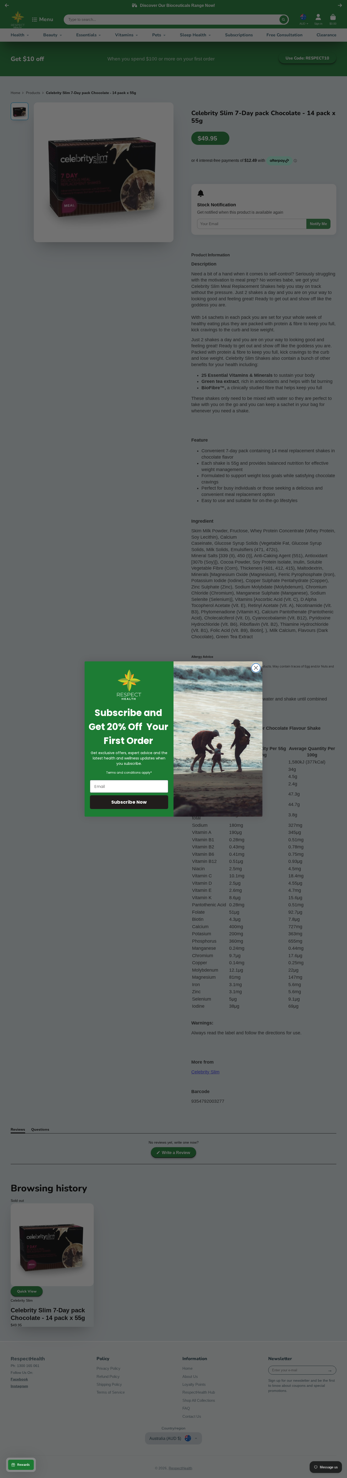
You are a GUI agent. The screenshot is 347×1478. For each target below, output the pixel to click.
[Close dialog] (255, 667)
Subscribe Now (129, 802)
